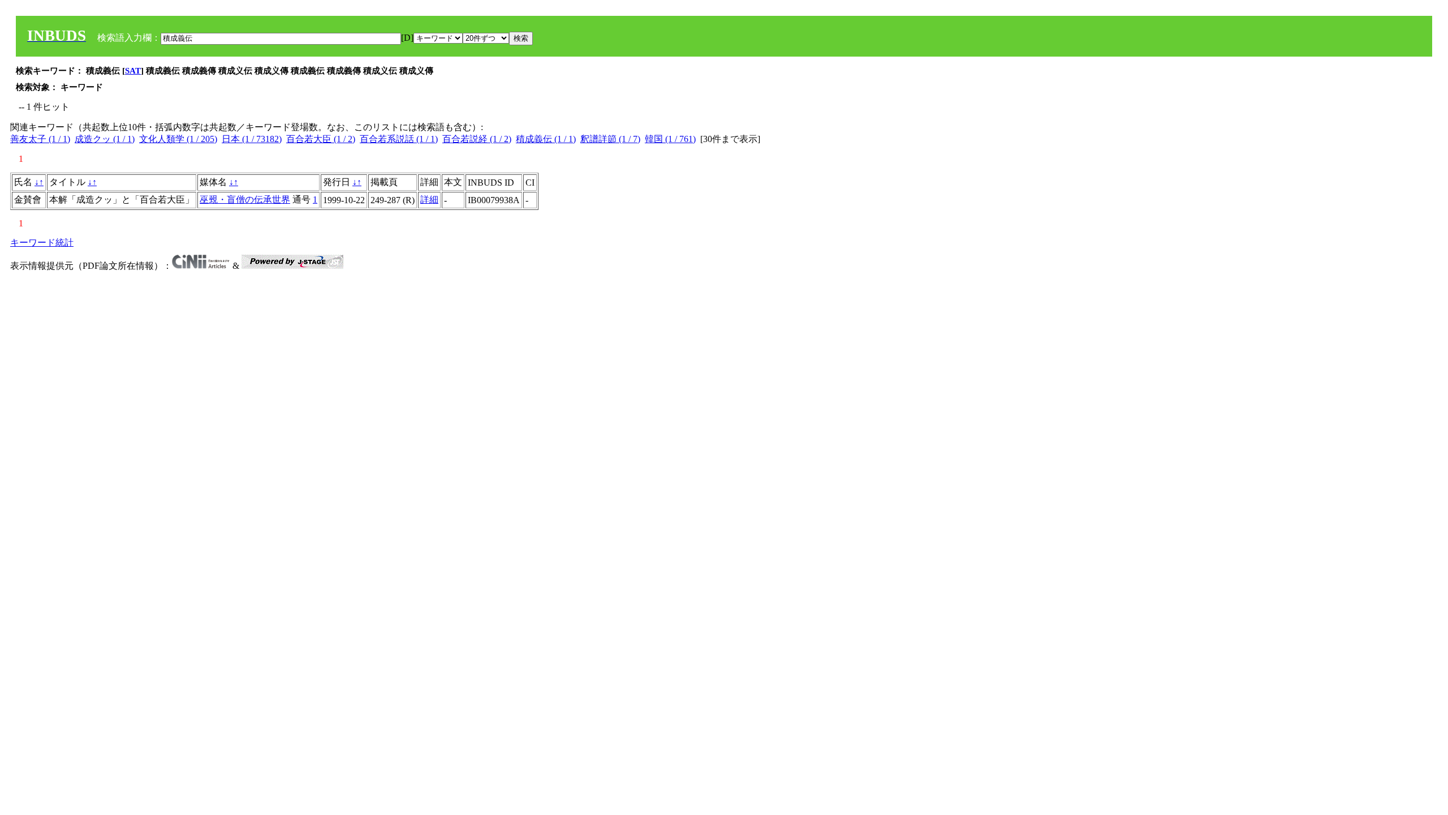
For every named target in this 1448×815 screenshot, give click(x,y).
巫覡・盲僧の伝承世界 (245, 199)
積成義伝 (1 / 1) (546, 139)
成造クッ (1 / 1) (105, 139)
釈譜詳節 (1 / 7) (610, 139)
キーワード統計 (42, 242)
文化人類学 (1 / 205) (178, 139)
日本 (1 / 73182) (252, 139)
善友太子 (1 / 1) (40, 139)
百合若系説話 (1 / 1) (399, 139)
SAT (133, 70)
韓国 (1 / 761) (670, 139)
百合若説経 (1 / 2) (476, 139)
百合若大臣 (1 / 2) (320, 139)
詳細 (429, 199)
